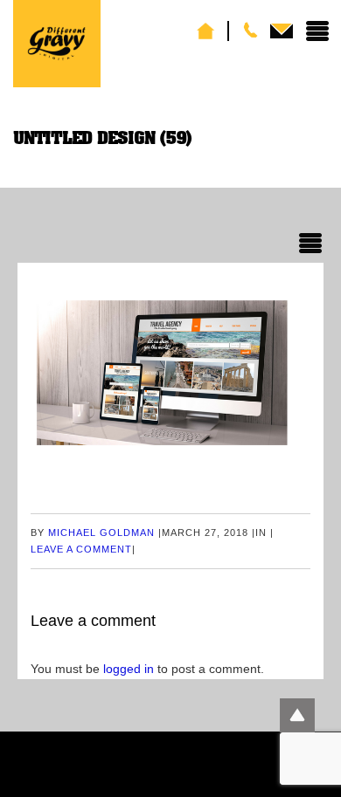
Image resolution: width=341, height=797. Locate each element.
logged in (128, 669)
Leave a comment (81, 549)
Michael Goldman (101, 532)
